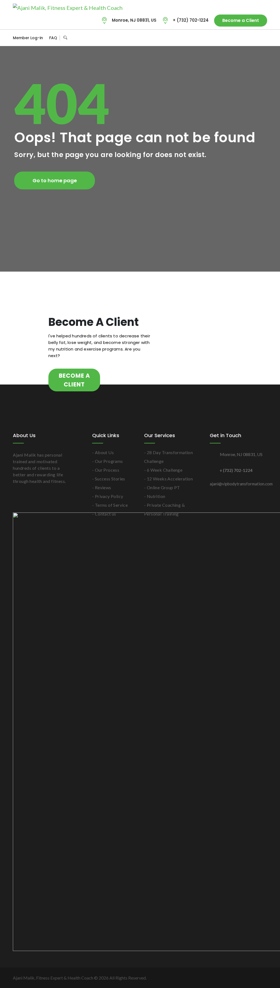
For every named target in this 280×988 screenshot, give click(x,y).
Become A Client (74, 380)
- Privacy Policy (107, 496)
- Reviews (101, 487)
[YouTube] (234, 38)
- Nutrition (154, 496)
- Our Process (105, 469)
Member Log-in (28, 38)
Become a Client (240, 20)
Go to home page (55, 180)
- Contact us (104, 513)
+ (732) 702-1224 (191, 20)
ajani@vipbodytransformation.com (238, 483)
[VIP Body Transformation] (67, 7)
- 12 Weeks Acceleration (168, 478)
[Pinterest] (253, 38)
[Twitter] (216, 38)
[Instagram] (262, 38)
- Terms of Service (110, 505)
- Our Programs (107, 461)
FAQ (53, 38)
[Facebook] (225, 38)
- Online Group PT (162, 487)
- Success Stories (108, 478)
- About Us (103, 452)
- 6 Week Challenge (163, 469)
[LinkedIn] (244, 38)
